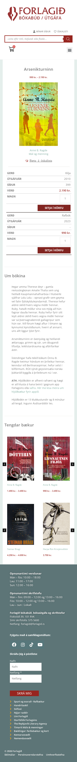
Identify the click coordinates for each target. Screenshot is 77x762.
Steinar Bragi (13, 549)
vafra (33, 388)
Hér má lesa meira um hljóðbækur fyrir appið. (38, 389)
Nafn (13, 661)
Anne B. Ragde (38, 150)
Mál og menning (38, 154)
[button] (70, 50)
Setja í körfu (54, 208)
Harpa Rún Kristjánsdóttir (55, 549)
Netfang (16, 672)
